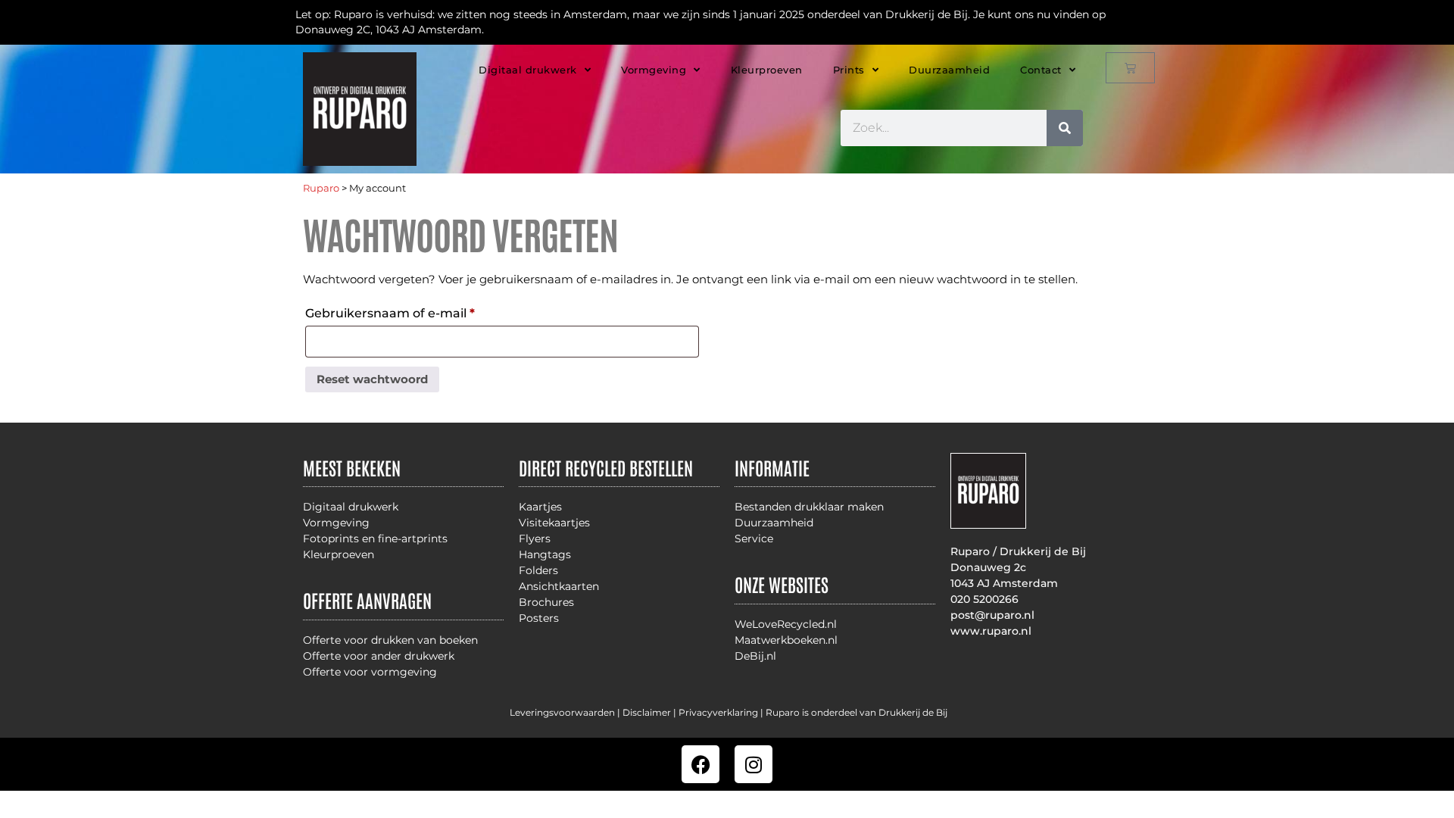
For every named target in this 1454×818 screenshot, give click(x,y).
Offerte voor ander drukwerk (378, 656)
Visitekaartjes (554, 522)
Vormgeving (653, 70)
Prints (849, 70)
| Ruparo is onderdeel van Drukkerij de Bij (852, 712)
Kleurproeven (767, 70)
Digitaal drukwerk (528, 70)
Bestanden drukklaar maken (809, 507)
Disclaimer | (650, 712)
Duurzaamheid (949, 70)
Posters (539, 618)
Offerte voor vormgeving (370, 672)
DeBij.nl (755, 656)
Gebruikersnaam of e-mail (410, 310)
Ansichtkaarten (559, 586)
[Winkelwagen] (1130, 67)
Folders (538, 570)
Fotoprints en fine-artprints (375, 538)
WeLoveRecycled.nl (786, 624)
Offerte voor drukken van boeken (390, 640)
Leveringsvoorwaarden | (566, 712)
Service (754, 538)
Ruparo (321, 188)
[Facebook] (700, 764)
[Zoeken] (1065, 128)
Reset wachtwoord (372, 379)
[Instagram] (753, 764)
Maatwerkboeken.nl (786, 640)
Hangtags (545, 554)
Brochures (546, 602)
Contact (1041, 70)
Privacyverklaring (718, 712)
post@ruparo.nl (992, 615)
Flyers (535, 538)
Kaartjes (540, 507)
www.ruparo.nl (990, 631)
